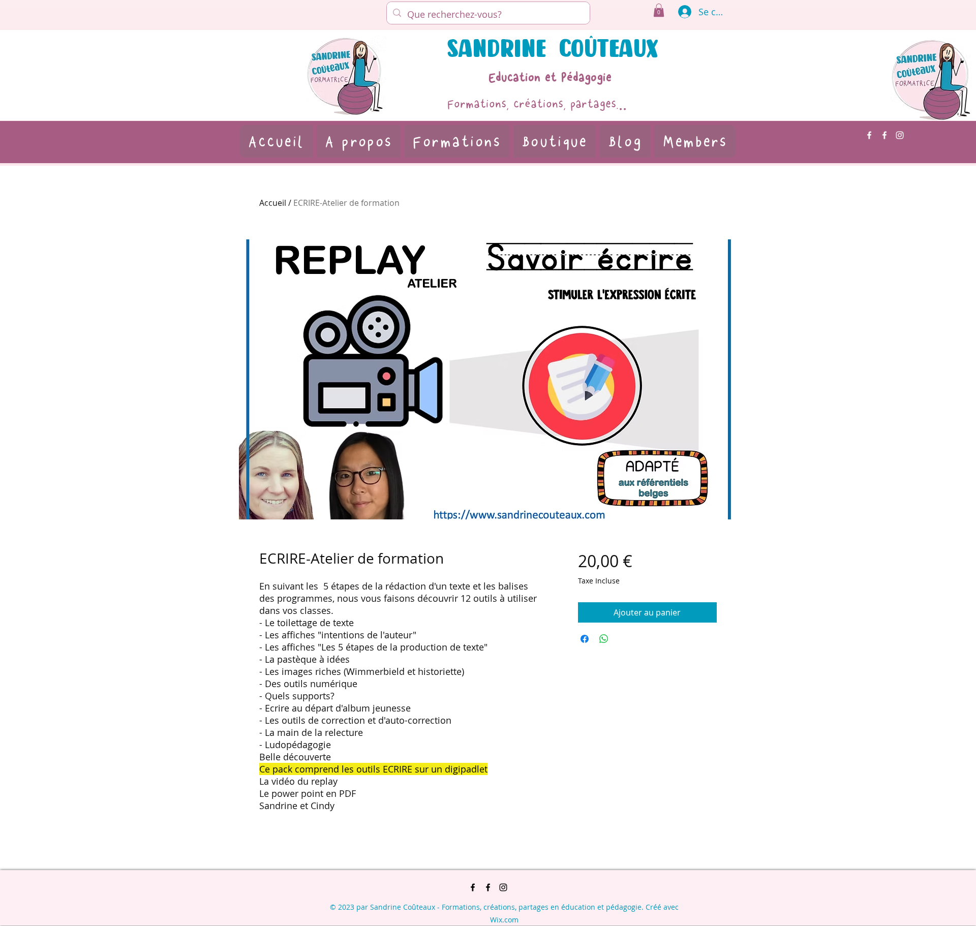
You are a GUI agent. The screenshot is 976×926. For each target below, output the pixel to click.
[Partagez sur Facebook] (584, 639)
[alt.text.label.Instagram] (900, 135)
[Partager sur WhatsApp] (604, 639)
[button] (658, 10)
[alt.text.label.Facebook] (869, 135)
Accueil (272, 202)
